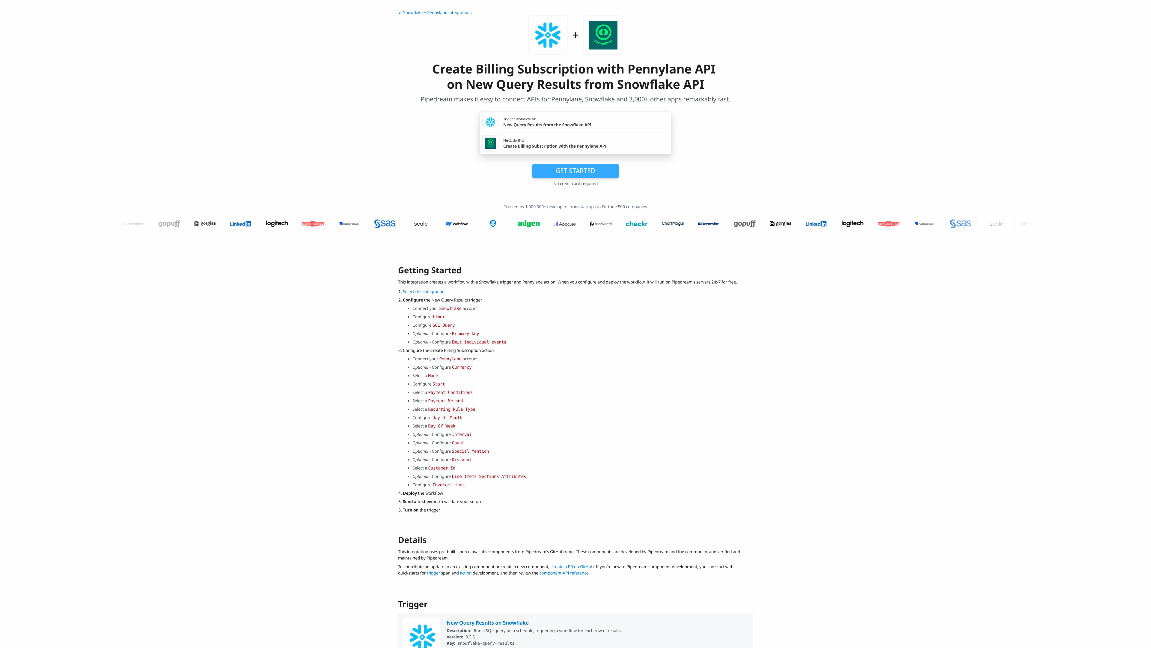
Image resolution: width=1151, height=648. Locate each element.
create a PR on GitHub (573, 567)
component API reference (564, 573)
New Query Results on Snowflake (488, 622)
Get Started (575, 170)
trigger (433, 573)
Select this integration (424, 292)
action (465, 573)
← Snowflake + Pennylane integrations (435, 13)
